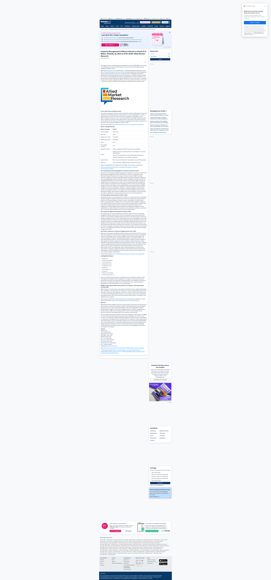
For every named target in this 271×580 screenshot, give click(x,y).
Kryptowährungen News (118, 541)
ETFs (121, 26)
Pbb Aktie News (148, 553)
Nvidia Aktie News (137, 541)
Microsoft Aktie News (105, 544)
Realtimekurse (153, 433)
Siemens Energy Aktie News (135, 542)
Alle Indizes (162, 433)
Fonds (117, 26)
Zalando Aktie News (122, 553)
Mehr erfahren (109, 45)
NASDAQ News (156, 539)
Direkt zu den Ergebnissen (156, 485)
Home (102, 29)
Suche (160, 59)
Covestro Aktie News (124, 550)
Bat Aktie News (103, 553)
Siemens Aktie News (134, 550)
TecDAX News (139, 539)
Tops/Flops (162, 435)
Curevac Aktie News (145, 550)
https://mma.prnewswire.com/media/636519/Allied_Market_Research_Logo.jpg (124, 348)
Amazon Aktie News (123, 542)
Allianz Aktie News (155, 542)
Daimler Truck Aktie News (114, 551)
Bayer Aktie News (113, 542)
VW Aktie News (111, 554)
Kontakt (102, 559)
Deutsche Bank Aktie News (125, 544)
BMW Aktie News (112, 553)
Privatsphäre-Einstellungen (127, 567)
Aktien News (110, 539)
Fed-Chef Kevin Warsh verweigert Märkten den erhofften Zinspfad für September (158, 118)
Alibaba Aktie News (150, 551)
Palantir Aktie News (113, 550)
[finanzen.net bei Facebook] (139, 561)
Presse (101, 563)
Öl (160, 18)
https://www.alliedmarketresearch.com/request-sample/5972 (127, 124)
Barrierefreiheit (127, 569)
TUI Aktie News (146, 542)
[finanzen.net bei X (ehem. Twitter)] (137, 563)
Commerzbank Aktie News (148, 544)
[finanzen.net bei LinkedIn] (139, 563)
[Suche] (138, 22)
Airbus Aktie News (164, 545)
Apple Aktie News (137, 544)
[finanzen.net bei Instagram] (137, 561)
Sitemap (102, 565)
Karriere (102, 561)
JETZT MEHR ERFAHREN (151, 531)
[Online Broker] (106, 23)
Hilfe (113, 559)
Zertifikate (127, 26)
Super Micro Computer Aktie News (136, 553)
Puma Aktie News (155, 550)
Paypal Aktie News (125, 545)
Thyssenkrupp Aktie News (125, 547)
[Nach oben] (168, 578)
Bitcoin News (129, 541)
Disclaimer (126, 563)
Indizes (112, 26)
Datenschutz (127, 561)
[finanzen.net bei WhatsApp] (138, 566)
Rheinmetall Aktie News (148, 541)
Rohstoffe (150, 26)
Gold (167, 18)
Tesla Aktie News (159, 541)
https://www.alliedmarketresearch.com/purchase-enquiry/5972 (128, 254)
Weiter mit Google (254, 22)
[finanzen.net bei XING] (142, 563)
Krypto (156, 26)
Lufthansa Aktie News (154, 545)
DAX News (126, 539)
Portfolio (152, 440)
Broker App (150, 563)
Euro (153, 18)
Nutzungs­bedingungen (129, 565)
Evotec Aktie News (123, 548)
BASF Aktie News (104, 542)
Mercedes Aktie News (137, 547)
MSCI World (118, 18)
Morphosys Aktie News (133, 548)
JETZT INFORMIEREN (115, 531)
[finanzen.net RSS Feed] (141, 566)
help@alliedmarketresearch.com (109, 346)
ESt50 (109, 18)
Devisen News (164, 539)
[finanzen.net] (106, 21)
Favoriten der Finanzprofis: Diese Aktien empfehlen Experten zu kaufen (159, 114)
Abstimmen (160, 483)
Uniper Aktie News (113, 548)
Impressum (126, 559)
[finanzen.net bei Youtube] (142, 561)
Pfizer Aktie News (157, 548)
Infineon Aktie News (115, 545)
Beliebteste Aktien (164, 431)
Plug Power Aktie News (161, 544)
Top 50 (151, 435)
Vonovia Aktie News (158, 547)
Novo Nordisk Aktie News (146, 548)
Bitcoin (145, 18)
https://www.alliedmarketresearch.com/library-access (125, 300)
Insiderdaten (153, 438)
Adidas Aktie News (164, 550)
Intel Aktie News (104, 550)
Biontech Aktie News (113, 547)
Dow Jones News (148, 539)
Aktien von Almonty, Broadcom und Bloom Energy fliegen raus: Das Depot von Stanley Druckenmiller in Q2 (159, 125)
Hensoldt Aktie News (105, 545)
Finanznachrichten (118, 539)
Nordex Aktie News (148, 547)
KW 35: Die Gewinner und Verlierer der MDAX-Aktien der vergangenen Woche (159, 129)
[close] (264, 6)
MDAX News (132, 539)
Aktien (102, 26)
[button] (145, 22)
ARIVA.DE (134, 578)
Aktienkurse (153, 431)
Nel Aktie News (103, 551)
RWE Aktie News (135, 545)
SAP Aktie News (114, 544)
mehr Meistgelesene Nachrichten (158, 132)
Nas (137, 18)
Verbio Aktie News (157, 553)
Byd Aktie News (103, 547)
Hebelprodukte (136, 26)
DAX (101, 18)
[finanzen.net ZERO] (124, 44)
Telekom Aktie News (160, 551)
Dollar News (103, 541)
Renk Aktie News (144, 545)
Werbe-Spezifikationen (117, 563)
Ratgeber (167, 26)
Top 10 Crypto (128, 18)
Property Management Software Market (114, 72)
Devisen (162, 26)
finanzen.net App (151, 559)
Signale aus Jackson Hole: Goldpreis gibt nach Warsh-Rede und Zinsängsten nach (159, 122)
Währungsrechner (151, 561)
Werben (114, 561)
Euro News (109, 541)
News (107, 26)
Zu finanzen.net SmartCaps (160, 379)
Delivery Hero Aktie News (139, 551)
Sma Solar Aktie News (127, 551)
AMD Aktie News (104, 548)
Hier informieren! (154, 496)
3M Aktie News (103, 554)
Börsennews (103, 539)
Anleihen (143, 26)
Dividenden (162, 438)
